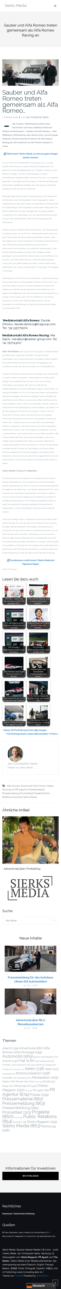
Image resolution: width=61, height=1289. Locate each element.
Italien (50, 785)
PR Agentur (21, 789)
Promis (18, 1117)
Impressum (7, 1214)
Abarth (10, 1048)
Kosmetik (9, 1077)
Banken (39, 1057)
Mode (38, 1082)
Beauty (52, 1056)
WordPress (42, 1276)
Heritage (7, 1069)
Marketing (24, 1078)
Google (51, 1065)
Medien (8, 1081)
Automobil (26, 785)
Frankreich (23, 1065)
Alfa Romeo (13, 785)
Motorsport (8, 789)
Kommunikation (33, 1073)
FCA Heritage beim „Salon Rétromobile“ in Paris (31, 734)
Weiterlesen (31, 1176)
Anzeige (32, 1052)
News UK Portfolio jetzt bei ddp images (25, 730)
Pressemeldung (11, 793)
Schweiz (18, 797)
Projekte (38, 793)
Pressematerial (36, 789)
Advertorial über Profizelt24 (22, 868)
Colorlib (19, 1276)
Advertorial (31, 1048)
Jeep (52, 1069)
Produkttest (26, 793)
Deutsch (38, 1285)
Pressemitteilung (20, 1108)
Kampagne (8, 1074)
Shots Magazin (42, 1122)
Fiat (35, 785)
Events (10, 1060)
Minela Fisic (24, 1081)
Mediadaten (45, 1077)
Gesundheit (38, 1065)
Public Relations (29, 1119)
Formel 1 (42, 785)
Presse (39, 1095)
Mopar (7, 1086)
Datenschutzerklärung (24, 1214)
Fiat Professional (44, 1061)
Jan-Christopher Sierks (37, 117)
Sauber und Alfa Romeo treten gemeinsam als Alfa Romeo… (30, 101)
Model (49, 1081)
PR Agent (41, 1090)
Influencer (18, 1069)
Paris (28, 1091)
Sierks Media (30, 797)
